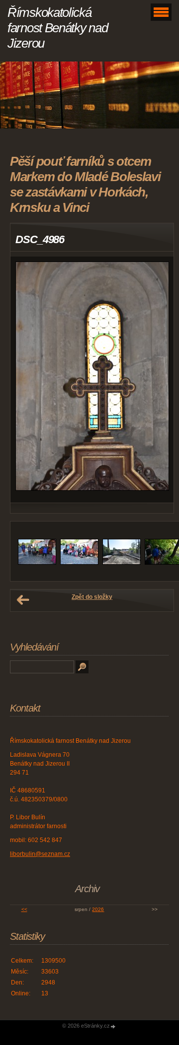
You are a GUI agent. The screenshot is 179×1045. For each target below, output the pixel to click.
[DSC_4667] (37, 562)
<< (24, 909)
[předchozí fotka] (26, 379)
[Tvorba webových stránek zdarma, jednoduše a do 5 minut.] (113, 1026)
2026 (98, 909)
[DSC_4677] (121, 562)
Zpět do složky (92, 596)
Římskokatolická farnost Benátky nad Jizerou (57, 28)
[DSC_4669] (79, 562)
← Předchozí (22, 599)
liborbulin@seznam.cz (40, 853)
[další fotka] (157, 379)
